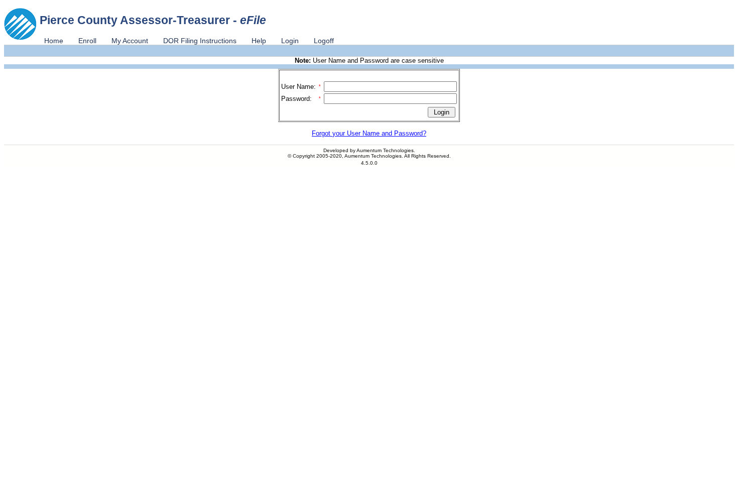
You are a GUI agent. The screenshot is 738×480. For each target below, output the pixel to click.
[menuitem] (54, 41)
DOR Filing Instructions (199, 41)
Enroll (87, 41)
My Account (129, 41)
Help (259, 41)
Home (53, 41)
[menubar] (189, 41)
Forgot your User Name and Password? (369, 133)
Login (290, 41)
